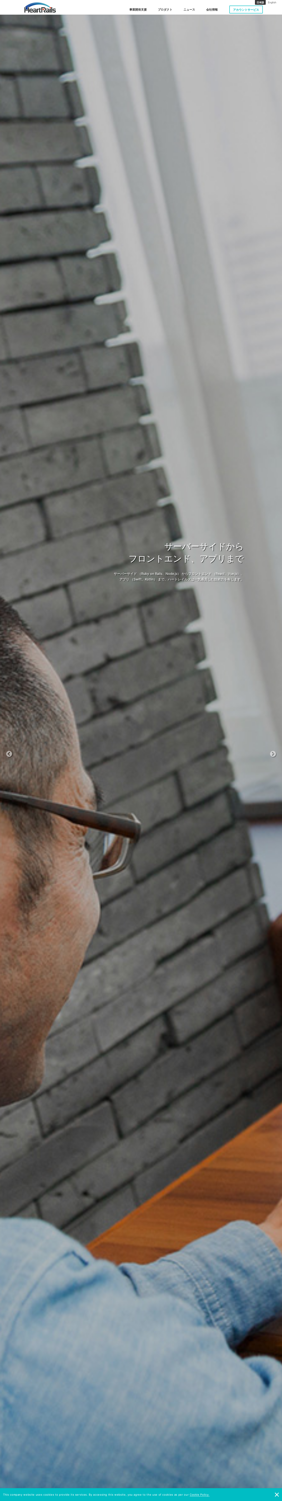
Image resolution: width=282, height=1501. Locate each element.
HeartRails (40, 7)
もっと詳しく (139, 588)
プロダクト (165, 9)
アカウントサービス (246, 9)
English (272, 2)
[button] (21, 750)
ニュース (189, 9)
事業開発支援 (138, 9)
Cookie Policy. (200, 1494)
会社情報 (212, 9)
